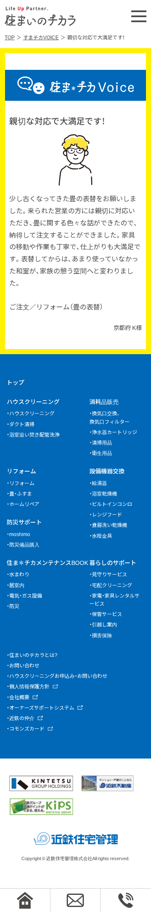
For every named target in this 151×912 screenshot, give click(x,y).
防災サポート (24, 522)
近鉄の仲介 (21, 718)
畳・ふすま (20, 493)
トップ (15, 382)
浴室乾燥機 (104, 493)
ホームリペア (24, 504)
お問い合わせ (24, 665)
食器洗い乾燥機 (109, 525)
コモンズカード (26, 728)
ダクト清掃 (21, 424)
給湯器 (99, 483)
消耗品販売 (104, 401)
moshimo (19, 534)
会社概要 (19, 697)
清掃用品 (102, 442)
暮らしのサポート (112, 562)
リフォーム (21, 471)
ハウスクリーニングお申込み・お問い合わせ (58, 676)
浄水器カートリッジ (114, 432)
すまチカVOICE (41, 37)
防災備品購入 (24, 544)
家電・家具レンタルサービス (114, 599)
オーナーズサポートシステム (41, 707)
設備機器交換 (107, 471)
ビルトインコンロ (112, 504)
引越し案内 (104, 624)
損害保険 (102, 635)
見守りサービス (109, 574)
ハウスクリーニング (33, 401)
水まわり (19, 574)
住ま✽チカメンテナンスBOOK (47, 562)
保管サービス (107, 614)
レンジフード (107, 514)
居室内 (16, 585)
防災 (14, 606)
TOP (10, 37)
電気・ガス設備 (25, 595)
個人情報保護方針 (29, 686)
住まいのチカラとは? (33, 655)
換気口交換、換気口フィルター (109, 417)
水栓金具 (102, 535)
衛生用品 (102, 453)
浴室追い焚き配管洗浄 (34, 434)
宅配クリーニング (112, 585)
